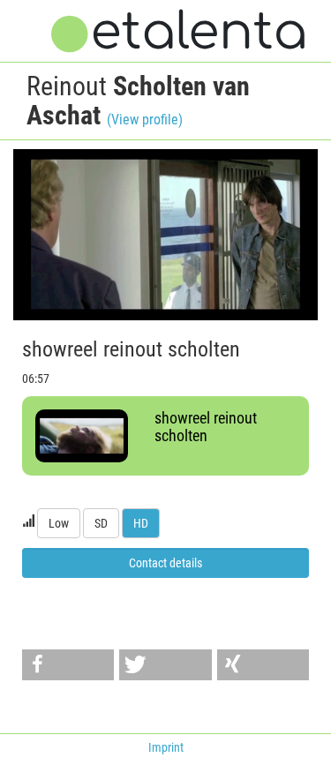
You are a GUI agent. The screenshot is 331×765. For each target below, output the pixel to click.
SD (101, 523)
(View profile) (145, 119)
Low (59, 523)
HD (140, 523)
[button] (68, 664)
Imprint (166, 747)
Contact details (165, 563)
